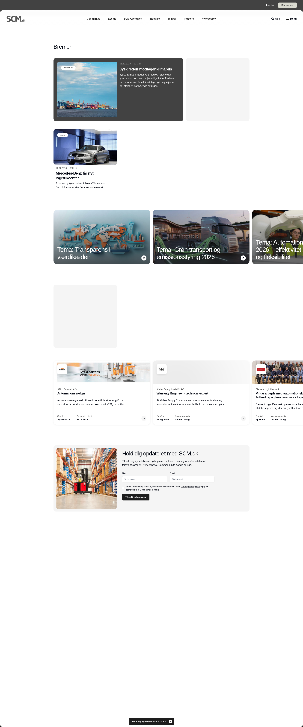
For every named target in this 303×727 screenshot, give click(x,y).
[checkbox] (123, 488)
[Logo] (16, 19)
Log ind (270, 5)
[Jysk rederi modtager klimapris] (118, 89)
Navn (124, 473)
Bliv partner (287, 5)
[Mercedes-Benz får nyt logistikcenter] (85, 159)
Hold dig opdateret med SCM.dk (149, 721)
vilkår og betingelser (190, 486)
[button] (143, 257)
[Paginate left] (56, 237)
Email (172, 473)
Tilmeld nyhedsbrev (135, 497)
